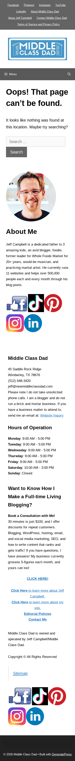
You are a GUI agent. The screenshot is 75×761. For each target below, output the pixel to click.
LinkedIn (21, 11)
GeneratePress (62, 754)
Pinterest (29, 5)
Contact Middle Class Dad (52, 17)
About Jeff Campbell (20, 17)
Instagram (45, 5)
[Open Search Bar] (69, 74)
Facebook (13, 5)
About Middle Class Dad (45, 11)
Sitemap (20, 673)
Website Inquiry (52, 415)
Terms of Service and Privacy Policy (38, 24)
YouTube (60, 5)
